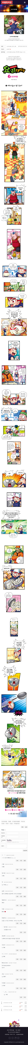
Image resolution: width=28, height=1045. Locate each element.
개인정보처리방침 (19, 1034)
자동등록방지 (3, 841)
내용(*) (2, 845)
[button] (8, 49)
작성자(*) (3, 832)
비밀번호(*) (3, 836)
